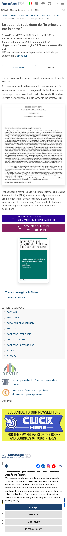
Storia (10, 351)
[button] (30, 3)
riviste (13, 16)
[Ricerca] (63, 10)
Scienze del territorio (19, 334)
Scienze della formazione (20, 345)
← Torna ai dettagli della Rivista (20, 292)
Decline (33, 514)
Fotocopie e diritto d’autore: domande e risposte (34, 382)
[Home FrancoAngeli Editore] (13, 4)
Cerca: (4, 9)
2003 (58, 16)
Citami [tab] (50, 67)
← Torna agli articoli (13, 297)
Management (14, 318)
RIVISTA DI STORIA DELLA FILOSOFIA (36, 16)
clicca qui (22, 55)
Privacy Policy (33, 529)
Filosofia (11, 356)
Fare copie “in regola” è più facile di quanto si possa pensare (30, 392)
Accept (33, 507)
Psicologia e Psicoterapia (20, 323)
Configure (33, 521)
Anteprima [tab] (18, 67)
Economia (12, 312)
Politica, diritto (16, 340)
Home (4, 16)
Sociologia (13, 329)
